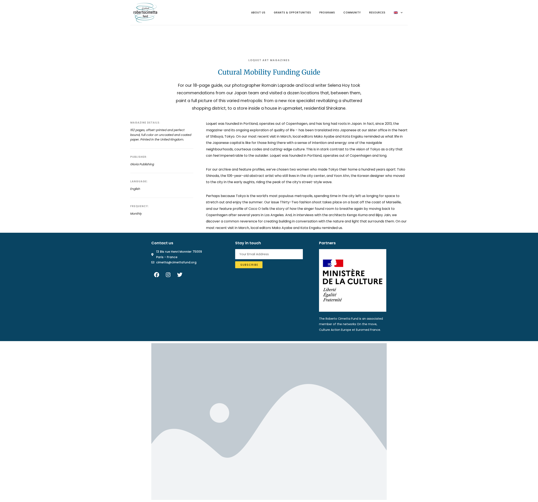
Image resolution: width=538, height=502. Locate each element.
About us (258, 12)
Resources (377, 12)
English (135, 189)
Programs (327, 12)
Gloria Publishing (142, 164)
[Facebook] (156, 274)
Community (352, 12)
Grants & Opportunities (292, 12)
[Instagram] (168, 274)
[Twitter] (179, 274)
